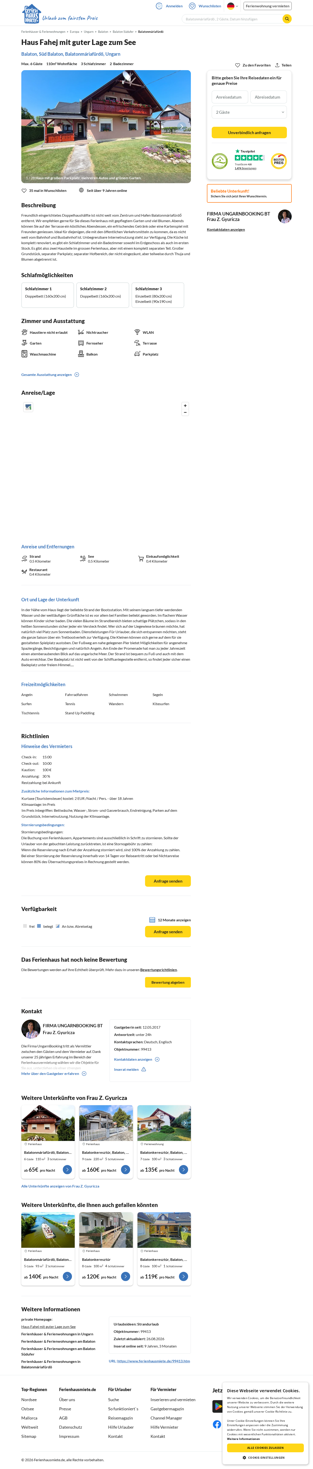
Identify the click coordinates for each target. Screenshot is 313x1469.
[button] (265, 1457)
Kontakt (115, 1436)
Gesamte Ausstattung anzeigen (46, 374)
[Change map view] (28, 407)
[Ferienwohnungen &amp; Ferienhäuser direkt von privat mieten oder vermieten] (59, 18)
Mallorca (29, 1417)
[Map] (106, 468)
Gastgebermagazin (167, 1408)
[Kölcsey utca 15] (48, 1230)
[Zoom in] (185, 405)
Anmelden (174, 6)
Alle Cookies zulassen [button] (265, 1448)
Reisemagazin (120, 1417)
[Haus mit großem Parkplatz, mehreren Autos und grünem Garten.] (106, 126)
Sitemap (28, 1436)
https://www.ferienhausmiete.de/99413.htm (153, 1361)
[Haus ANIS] (48, 1123)
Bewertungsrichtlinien (158, 969)
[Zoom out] (185, 412)
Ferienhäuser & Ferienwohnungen (43, 31)
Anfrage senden (168, 881)
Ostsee (27, 1408)
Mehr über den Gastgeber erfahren (50, 1073)
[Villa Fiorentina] (106, 1123)
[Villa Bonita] (106, 1230)
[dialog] (265, 1423)
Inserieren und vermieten (173, 1399)
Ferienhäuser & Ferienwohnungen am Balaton (58, 1341)
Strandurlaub (148, 1324)
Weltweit (29, 1427)
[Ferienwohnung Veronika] (164, 1123)
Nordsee (29, 1399)
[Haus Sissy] (164, 1230)
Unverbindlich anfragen (249, 132)
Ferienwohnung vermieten (267, 6)
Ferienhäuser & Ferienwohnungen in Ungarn (57, 1334)
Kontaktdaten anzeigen (226, 229)
